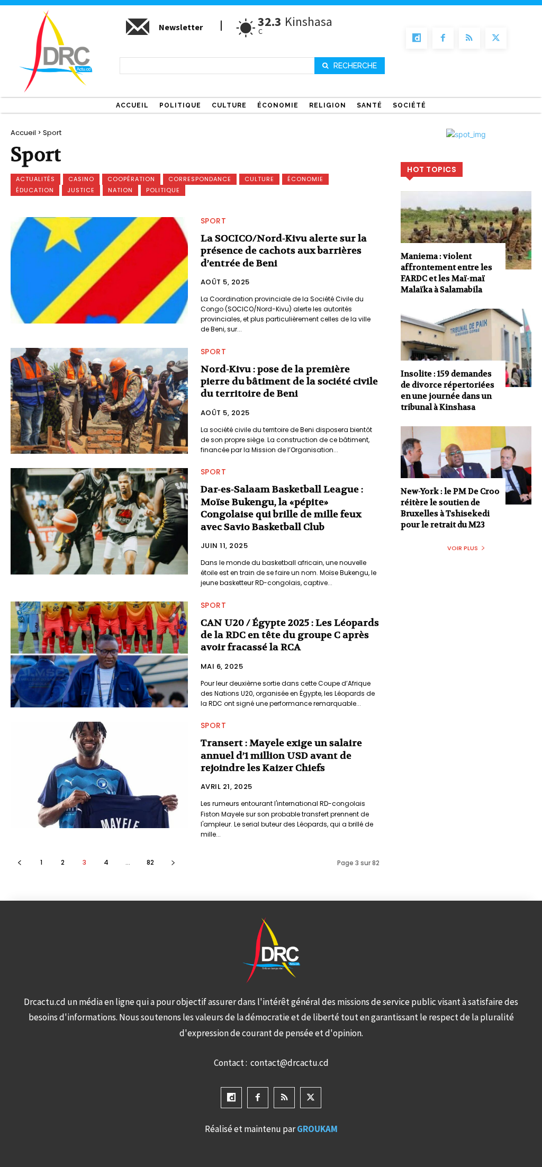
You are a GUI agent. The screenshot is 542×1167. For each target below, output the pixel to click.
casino (81, 179)
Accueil (23, 133)
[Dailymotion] (416, 38)
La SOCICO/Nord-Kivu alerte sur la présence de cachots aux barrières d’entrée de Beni (284, 251)
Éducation (35, 190)
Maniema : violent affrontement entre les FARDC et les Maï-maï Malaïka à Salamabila (446, 273)
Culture (259, 179)
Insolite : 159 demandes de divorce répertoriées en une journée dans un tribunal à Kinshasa (447, 390)
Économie (305, 179)
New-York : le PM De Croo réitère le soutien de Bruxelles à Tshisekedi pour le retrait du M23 (450, 508)
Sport (214, 221)
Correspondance (199, 179)
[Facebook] (443, 38)
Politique (163, 190)
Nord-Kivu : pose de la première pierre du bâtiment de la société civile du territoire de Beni (289, 381)
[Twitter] (496, 38)
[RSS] (469, 38)
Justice (81, 190)
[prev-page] (19, 862)
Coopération (131, 179)
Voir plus (462, 548)
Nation (120, 190)
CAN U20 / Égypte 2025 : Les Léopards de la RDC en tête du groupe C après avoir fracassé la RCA (290, 635)
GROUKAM (317, 1129)
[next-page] (173, 862)
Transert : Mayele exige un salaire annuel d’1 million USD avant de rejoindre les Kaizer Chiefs (281, 755)
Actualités (35, 179)
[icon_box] (163, 31)
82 (150, 862)
